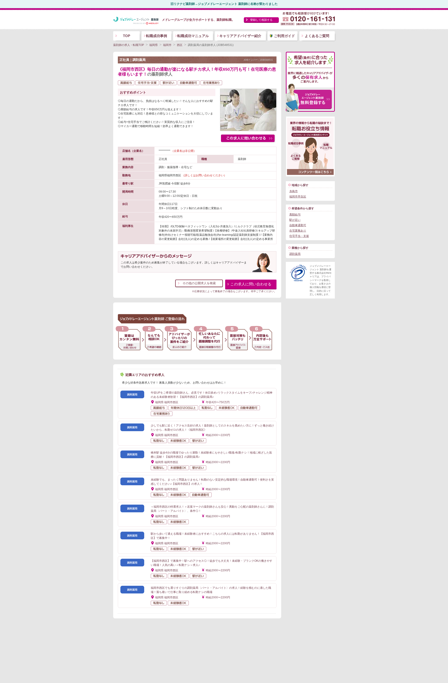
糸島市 (293, 191)
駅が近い (295, 220)
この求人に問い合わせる (250, 284)
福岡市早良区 (297, 196)
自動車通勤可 (297, 225)
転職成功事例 (156, 36)
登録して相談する (261, 19)
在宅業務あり (297, 230)
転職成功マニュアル (193, 36)
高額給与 (295, 214)
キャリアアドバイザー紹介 (240, 36)
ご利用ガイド (284, 36)
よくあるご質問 (317, 36)
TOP (126, 36)
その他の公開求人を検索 (199, 283)
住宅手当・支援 (299, 236)
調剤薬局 (295, 254)
